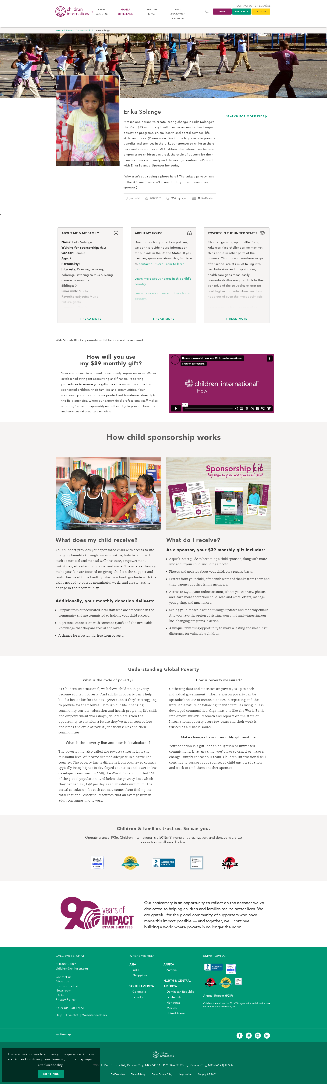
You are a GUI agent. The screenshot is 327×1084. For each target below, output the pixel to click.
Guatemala (172, 997)
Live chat (72, 1015)
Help (59, 1015)
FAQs (60, 995)
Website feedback (94, 1015)
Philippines (138, 975)
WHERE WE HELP (141, 955)
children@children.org (72, 968)
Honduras (172, 1002)
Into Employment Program (178, 14)
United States (174, 1013)
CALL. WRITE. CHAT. (70, 955)
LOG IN (261, 11)
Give (222, 11)
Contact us (244, 6)
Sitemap (65, 1034)
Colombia (137, 991)
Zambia (170, 970)
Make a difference (125, 12)
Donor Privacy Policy (162, 1074)
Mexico (170, 1008)
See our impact (152, 12)
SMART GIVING (214, 955)
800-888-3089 (66, 964)
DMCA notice (118, 1074)
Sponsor (242, 11)
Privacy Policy (66, 999)
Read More (92, 318)
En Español (262, 6)
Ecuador (136, 997)
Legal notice (185, 1074)
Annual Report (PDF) (218, 995)
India (134, 970)
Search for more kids (245, 116)
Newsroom (64, 990)
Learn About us (102, 12)
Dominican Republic (179, 991)
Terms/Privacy (138, 1074)
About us (62, 981)
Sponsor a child (85, 31)
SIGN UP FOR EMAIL (70, 1008)
